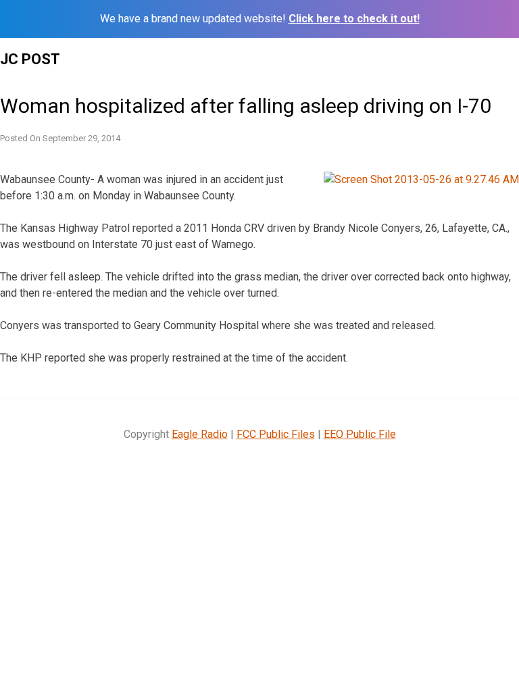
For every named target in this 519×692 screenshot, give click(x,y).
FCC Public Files (276, 434)
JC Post (30, 59)
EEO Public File (360, 434)
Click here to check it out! (354, 18)
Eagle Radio (200, 434)
